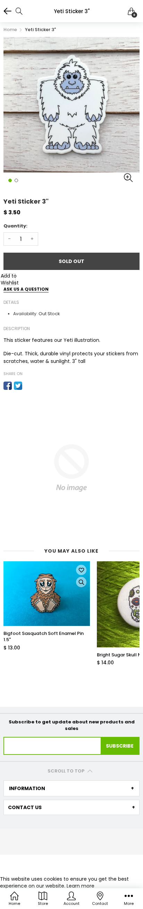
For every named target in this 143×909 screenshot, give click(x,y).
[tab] (71, 788)
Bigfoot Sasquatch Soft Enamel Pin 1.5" (43, 636)
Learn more (80, 885)
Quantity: (15, 226)
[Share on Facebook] (7, 386)
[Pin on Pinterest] (28, 386)
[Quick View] (81, 582)
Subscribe (120, 745)
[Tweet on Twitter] (18, 386)
